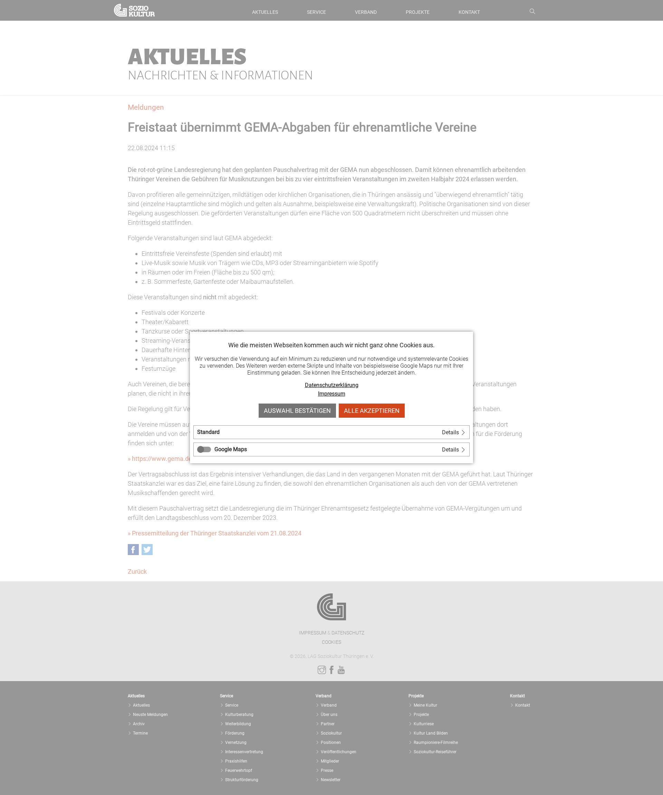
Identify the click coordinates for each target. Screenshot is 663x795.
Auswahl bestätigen (297, 410)
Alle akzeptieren (372, 410)
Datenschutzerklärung (331, 385)
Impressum (331, 393)
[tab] (331, 432)
